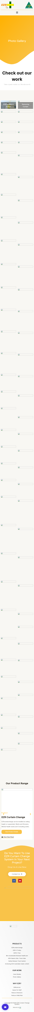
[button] (17, 12)
